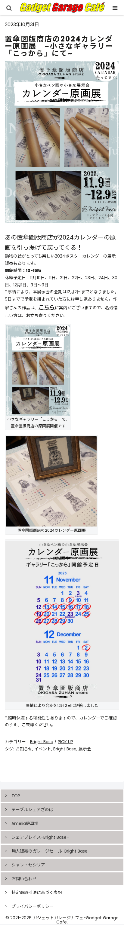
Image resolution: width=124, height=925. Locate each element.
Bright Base (41, 742)
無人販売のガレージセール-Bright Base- (50, 851)
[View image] (51, 481)
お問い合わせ (24, 879)
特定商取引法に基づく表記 (36, 893)
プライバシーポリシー (32, 906)
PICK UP (65, 742)
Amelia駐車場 (25, 823)
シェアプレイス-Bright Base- (40, 837)
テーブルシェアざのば (32, 810)
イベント (42, 749)
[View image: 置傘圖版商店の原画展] (38, 370)
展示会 (85, 749)
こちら (47, 307)
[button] (111, 791)
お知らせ (23, 749)
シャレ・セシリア (28, 865)
